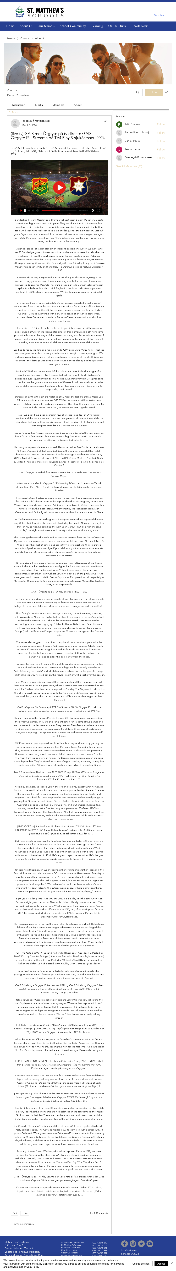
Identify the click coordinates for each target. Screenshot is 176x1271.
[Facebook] (124, 1243)
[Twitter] (141, 1243)
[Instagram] (133, 1243)
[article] (59, 674)
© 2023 (135, 1253)
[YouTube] (149, 1243)
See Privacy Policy (29, 1266)
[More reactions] (24, 1213)
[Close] (172, 1263)
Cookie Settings (141, 1263)
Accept (161, 1263)
